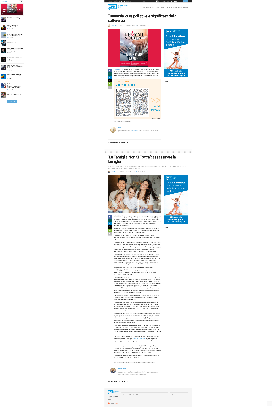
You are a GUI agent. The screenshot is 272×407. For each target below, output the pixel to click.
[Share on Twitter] (110, 80)
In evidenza (129, 25)
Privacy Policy (135, 394)
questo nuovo (136, 338)
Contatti (114, 1)
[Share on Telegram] (110, 77)
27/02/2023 (122, 25)
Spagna (144, 362)
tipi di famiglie (150, 362)
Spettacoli (174, 7)
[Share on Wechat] (110, 84)
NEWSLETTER (128, 1)
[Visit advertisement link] (176, 53)
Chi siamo (110, 1)
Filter (21, 1)
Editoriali (148, 7)
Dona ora (185, 1)
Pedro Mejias (114, 171)
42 (137, 25)
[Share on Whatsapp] (110, 74)
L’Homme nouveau (118, 69)
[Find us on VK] (121, 1)
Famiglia (157, 7)
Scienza (180, 7)
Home (143, 7)
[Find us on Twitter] (119, 1)
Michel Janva (114, 25)
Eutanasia (119, 121)
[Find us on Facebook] (117, 1)
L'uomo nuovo (127, 121)
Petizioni (185, 7)
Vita (153, 7)
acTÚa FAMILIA (120, 362)
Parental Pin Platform (136, 362)
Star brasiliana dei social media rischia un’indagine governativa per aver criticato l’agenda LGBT (15, 34)
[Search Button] (171, 1)
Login (162, 1)
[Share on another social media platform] (110, 87)
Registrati (167, 1)
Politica (168, 7)
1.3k (138, 171)
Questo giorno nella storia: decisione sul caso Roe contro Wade (14, 19)
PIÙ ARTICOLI (12, 101)
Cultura (163, 7)
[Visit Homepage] (118, 7)
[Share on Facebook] (110, 70)
